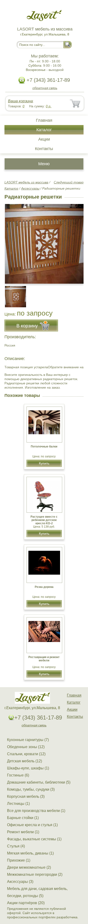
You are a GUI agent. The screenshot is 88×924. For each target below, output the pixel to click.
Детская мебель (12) (24, 761)
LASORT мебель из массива (26, 182)
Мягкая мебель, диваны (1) (30, 853)
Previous (13, 294)
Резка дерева (44, 587)
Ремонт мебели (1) (23, 832)
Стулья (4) (16, 846)
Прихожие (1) (18, 860)
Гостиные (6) (18, 775)
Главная (44, 120)
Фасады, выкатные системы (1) (34, 839)
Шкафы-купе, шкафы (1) (28, 768)
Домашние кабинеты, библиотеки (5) (38, 782)
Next (78, 294)
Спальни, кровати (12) (26, 754)
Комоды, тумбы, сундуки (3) (31, 789)
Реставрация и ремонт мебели (44, 658)
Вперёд (76, 241)
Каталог (44, 129)
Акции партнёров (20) (26, 903)
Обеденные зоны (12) (26, 747)
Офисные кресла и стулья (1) (32, 825)
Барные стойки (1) (23, 818)
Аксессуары (30, 188)
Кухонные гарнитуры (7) (28, 740)
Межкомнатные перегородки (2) (34, 874)
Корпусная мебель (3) (26, 796)
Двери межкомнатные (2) (29, 867)
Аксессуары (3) (20, 882)
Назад (12, 241)
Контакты (44, 148)
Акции (44, 139)
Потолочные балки (44, 446)
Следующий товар (69, 182)
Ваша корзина (20, 101)
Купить (44, 463)
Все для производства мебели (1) (36, 811)
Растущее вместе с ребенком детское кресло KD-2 (44, 520)
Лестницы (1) (18, 804)
